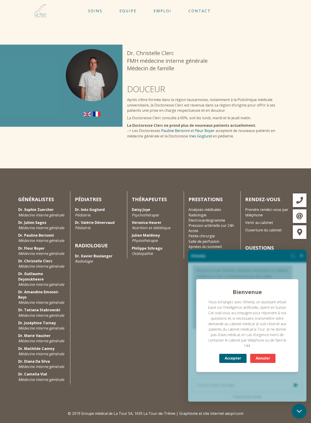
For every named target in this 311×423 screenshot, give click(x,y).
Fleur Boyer (205, 130)
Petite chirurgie (202, 235)
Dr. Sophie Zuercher (36, 209)
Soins (95, 10)
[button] (299, 200)
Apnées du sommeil (205, 246)
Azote (193, 230)
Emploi (162, 10)
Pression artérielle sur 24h (211, 225)
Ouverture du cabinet (263, 230)
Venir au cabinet (259, 222)
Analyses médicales (205, 209)
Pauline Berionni (175, 130)
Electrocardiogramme (207, 220)
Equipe (128, 10)
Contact (200, 10)
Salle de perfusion (204, 241)
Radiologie (197, 215)
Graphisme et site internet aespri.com (211, 413)
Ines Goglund (200, 136)
